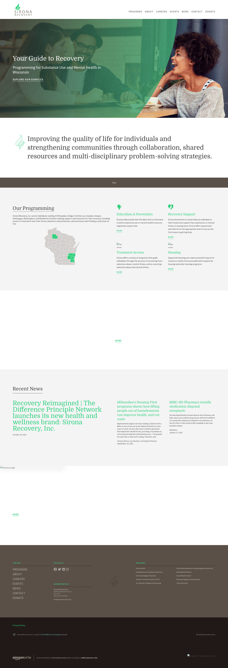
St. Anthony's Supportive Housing (148, 583)
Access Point (140, 568)
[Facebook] (55, 569)
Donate (210, 11)
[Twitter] (59, 569)
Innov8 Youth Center (183, 576)
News (185, 11)
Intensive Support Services (146, 576)
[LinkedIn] (63, 569)
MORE (119, 230)
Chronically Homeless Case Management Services (194, 568)
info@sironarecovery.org (62, 599)
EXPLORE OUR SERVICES (28, 79)
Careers (161, 11)
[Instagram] (67, 569)
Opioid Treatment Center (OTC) (148, 579)
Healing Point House (183, 572)
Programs (135, 11)
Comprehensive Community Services (149, 572)
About (149, 11)
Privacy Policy (19, 625)
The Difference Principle (50, 634)
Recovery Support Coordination (188, 579)
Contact (197, 11)
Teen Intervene (182, 583)
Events (174, 11)
